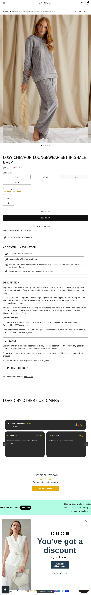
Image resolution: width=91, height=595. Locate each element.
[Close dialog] (86, 521)
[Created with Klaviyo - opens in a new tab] (45, 591)
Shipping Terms (18, 267)
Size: (7, 173)
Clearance (14, 11)
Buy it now (45, 218)
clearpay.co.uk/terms (82, 511)
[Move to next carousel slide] (86, 386)
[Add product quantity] (12, 203)
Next (86, 11)
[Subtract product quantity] (5, 203)
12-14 (74, 177)
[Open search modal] (82, 3)
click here (34, 259)
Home (5, 11)
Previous (78, 11)
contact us (28, 377)
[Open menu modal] (4, 3)
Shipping (7, 230)
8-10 (17, 177)
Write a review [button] (45, 488)
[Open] (5, 589)
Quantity (6, 198)
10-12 (45, 177)
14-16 (16, 182)
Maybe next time (60, 573)
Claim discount (60, 565)
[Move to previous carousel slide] (81, 386)
